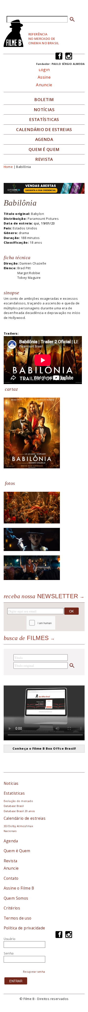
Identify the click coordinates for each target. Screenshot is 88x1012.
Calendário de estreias (25, 818)
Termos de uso (18, 918)
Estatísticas (44, 119)
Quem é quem (44, 149)
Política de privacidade (24, 928)
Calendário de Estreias (44, 129)
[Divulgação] (32, 433)
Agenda (44, 139)
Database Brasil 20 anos (19, 811)
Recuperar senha (34, 971)
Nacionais (10, 831)
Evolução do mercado (18, 801)
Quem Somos (16, 898)
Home (8, 166)
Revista (44, 159)
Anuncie (44, 85)
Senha (9, 953)
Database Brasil (14, 806)
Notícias (44, 109)
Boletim (44, 99)
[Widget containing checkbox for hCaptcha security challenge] (54, 623)
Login (44, 69)
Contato (11, 878)
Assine (44, 77)
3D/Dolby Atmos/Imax (18, 826)
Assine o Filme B (19, 888)
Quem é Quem (17, 850)
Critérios (12, 908)
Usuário (10, 939)
